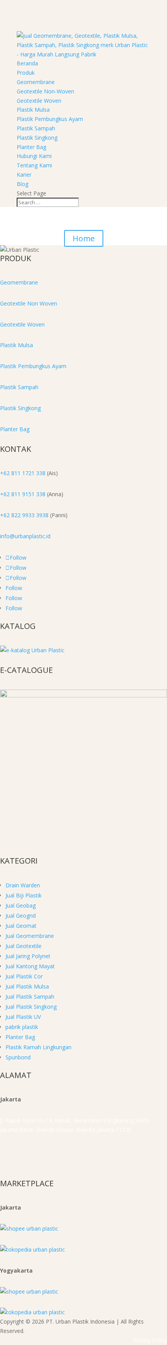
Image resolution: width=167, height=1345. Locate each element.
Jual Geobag (20, 905)
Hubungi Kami (34, 156)
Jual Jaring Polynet (27, 956)
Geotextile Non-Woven (45, 91)
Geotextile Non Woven (28, 303)
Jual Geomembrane (29, 935)
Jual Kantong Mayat (30, 966)
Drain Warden (22, 885)
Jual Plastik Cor (24, 976)
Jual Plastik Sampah (29, 996)
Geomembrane (36, 82)
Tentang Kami (34, 165)
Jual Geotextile (23, 946)
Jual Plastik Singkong (31, 1006)
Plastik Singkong (37, 137)
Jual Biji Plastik (23, 895)
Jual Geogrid (20, 915)
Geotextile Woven (39, 100)
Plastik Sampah (36, 128)
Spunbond (18, 1057)
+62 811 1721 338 (22, 473)
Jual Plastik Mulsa (27, 986)
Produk (26, 72)
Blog (22, 184)
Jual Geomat (21, 925)
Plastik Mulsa (33, 109)
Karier (24, 174)
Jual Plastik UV (23, 1016)
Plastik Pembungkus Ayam (50, 119)
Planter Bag (31, 147)
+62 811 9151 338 (22, 494)
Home (84, 238)
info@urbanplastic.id (25, 536)
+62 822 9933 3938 (24, 515)
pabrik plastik (21, 1027)
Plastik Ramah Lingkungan (38, 1047)
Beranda (27, 63)
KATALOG (18, 626)
